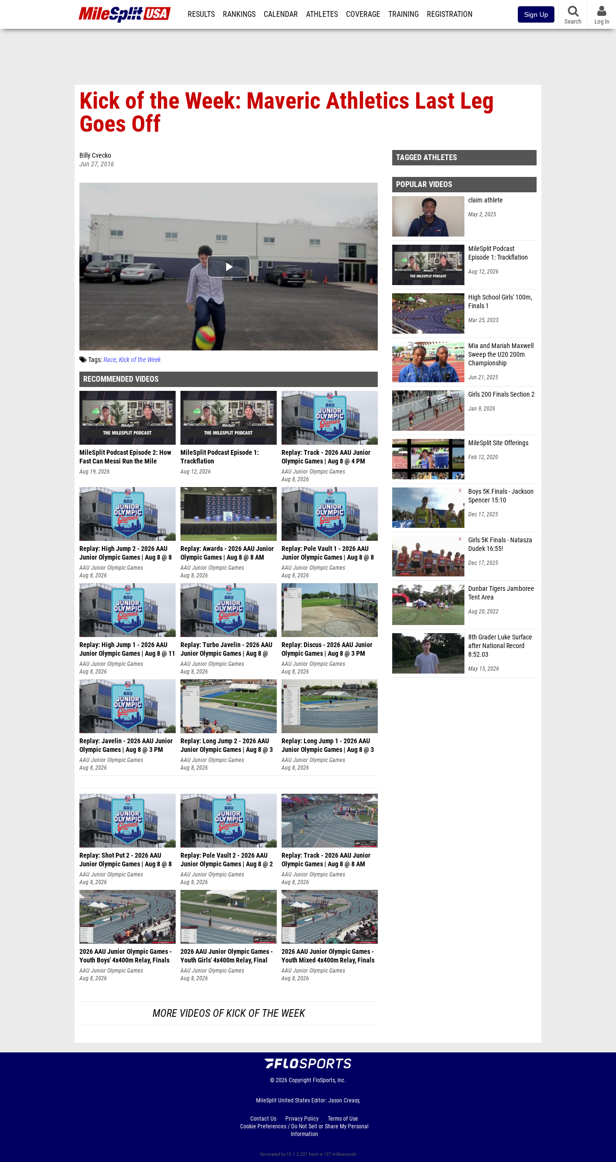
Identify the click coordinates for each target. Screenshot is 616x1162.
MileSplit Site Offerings (498, 443)
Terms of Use (343, 1118)
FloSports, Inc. (329, 1080)
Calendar (281, 14)
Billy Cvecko (95, 155)
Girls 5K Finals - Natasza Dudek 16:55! (500, 544)
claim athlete (485, 200)
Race (109, 360)
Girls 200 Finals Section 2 (501, 394)
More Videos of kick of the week (229, 1013)
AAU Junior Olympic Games (313, 471)
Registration (450, 14)
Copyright (300, 1080)
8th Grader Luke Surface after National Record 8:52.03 (500, 646)
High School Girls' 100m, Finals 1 (500, 301)
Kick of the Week (140, 360)
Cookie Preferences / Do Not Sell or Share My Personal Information (304, 1130)
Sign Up (536, 14)
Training (403, 14)
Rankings (239, 14)
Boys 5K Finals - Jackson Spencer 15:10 (501, 495)
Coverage (363, 14)
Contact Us (263, 1118)
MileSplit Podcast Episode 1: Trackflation (498, 253)
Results (201, 14)
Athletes (322, 14)
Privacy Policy (302, 1118)
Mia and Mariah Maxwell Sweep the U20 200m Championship (501, 354)
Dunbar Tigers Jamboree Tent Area (501, 593)
